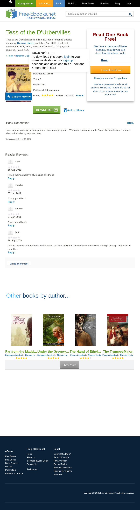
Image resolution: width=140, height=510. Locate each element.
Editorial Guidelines (63, 467)
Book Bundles (11, 463)
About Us (31, 457)
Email (105, 60)
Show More (69, 364)
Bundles (104, 3)
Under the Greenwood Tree (53, 351)
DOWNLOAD (44, 109)
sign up (68, 60)
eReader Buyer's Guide (37, 461)
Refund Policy (60, 464)
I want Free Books (111, 70)
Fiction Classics (77, 355)
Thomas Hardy (25, 43)
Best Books (88, 3)
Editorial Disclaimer (63, 471)
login (67, 56)
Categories (24, 3)
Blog (117, 3)
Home (29, 454)
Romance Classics (13, 355)
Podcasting (10, 470)
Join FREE (44, 3)
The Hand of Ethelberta (86, 351)
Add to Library (75, 110)
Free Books (10, 456)
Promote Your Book (14, 473)
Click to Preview (21, 96)
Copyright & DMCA (62, 454)
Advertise (58, 474)
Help (128, 3)
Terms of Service (61, 457)
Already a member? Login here (110, 78)
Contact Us (32, 464)
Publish (72, 3)
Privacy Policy (60, 461)
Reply (11, 178)
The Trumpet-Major (117, 351)
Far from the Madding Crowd (21, 351)
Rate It (80, 95)
